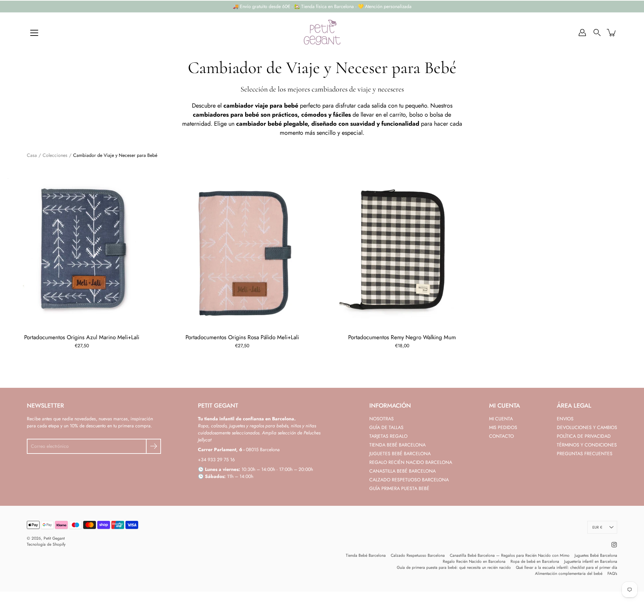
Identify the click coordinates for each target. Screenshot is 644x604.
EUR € (597, 527)
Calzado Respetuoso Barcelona (418, 555)
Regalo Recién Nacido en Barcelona (474, 561)
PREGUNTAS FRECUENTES (584, 453)
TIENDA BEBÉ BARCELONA (397, 444)
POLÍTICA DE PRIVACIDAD (584, 436)
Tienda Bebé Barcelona (366, 555)
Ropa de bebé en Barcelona (535, 561)
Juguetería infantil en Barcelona (590, 561)
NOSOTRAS (381, 418)
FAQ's (612, 573)
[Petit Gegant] (322, 32)
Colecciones (55, 155)
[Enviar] (153, 446)
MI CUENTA (501, 418)
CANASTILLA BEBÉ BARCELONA (402, 471)
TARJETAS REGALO (388, 436)
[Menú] (34, 33)
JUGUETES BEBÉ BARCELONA (400, 453)
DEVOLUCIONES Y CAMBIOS (587, 427)
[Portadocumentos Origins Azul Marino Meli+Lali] (81, 248)
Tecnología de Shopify (46, 544)
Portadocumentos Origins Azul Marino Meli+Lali (81, 337)
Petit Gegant (54, 538)
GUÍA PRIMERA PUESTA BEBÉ (399, 488)
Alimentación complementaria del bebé (568, 573)
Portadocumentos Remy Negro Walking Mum (402, 337)
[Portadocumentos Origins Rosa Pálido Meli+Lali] (242, 248)
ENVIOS (565, 418)
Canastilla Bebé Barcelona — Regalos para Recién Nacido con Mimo (510, 555)
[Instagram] (614, 544)
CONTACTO (501, 436)
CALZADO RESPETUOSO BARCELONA (409, 479)
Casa (32, 155)
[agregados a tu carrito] (611, 32)
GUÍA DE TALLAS (386, 427)
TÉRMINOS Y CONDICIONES (587, 444)
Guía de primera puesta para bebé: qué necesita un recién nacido (454, 567)
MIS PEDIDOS (503, 427)
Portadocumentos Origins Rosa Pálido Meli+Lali (242, 337)
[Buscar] (597, 32)
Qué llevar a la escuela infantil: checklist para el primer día (566, 567)
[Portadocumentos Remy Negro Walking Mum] (402, 248)
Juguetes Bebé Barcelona (596, 555)
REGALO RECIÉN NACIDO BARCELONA (410, 462)
